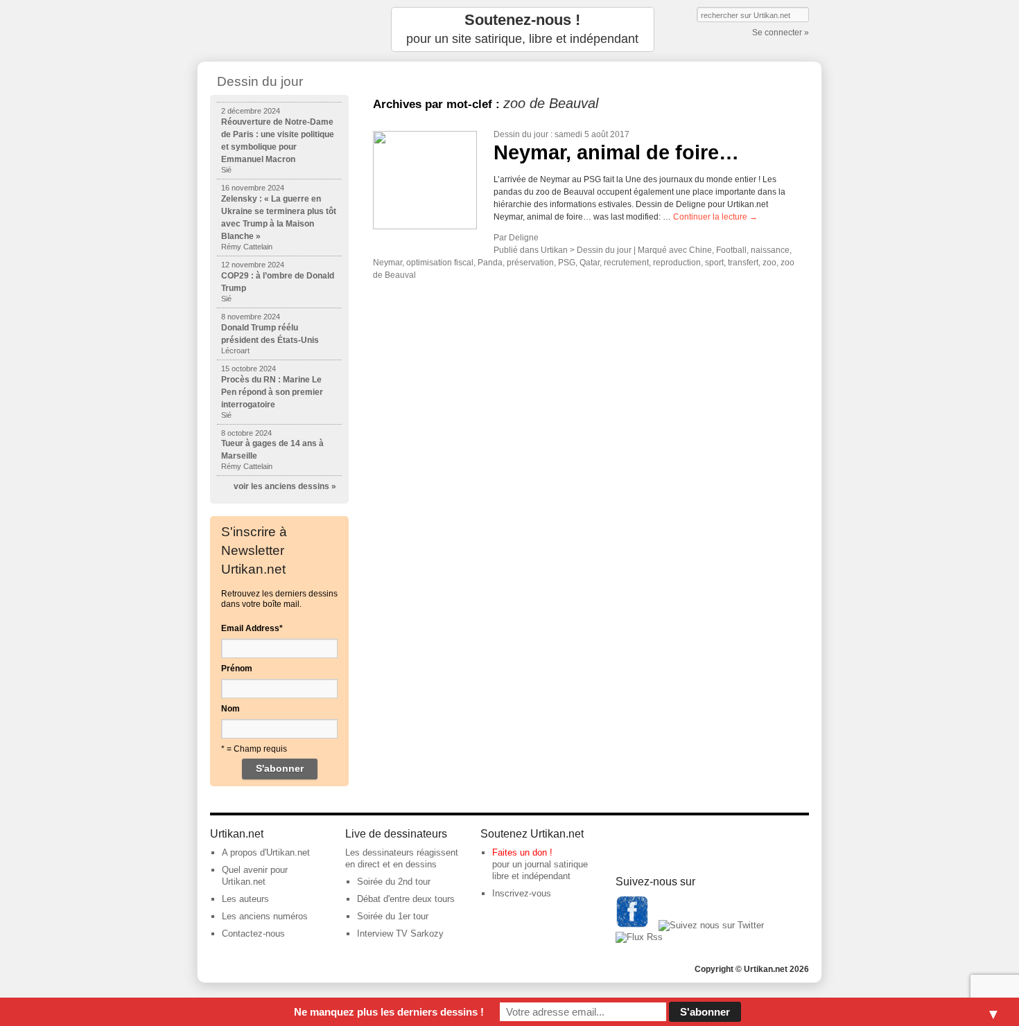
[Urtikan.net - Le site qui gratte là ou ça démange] (279, 29)
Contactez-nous (253, 933)
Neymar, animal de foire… (616, 152)
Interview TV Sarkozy (400, 933)
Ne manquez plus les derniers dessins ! (389, 1012)
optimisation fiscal (439, 262)
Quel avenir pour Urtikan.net (255, 876)
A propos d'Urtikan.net (266, 852)
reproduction (677, 262)
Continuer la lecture (715, 217)
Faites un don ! (522, 852)
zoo (769, 262)
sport (714, 262)
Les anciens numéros (265, 916)
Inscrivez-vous (521, 893)
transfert (743, 262)
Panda (490, 262)
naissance (770, 250)
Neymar (387, 262)
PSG (566, 262)
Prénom (236, 668)
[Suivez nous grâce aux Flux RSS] (639, 937)
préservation (530, 262)
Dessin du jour (521, 134)
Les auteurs (245, 899)
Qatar (590, 262)
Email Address (252, 628)
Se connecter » (780, 32)
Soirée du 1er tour (392, 916)
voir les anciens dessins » (285, 486)
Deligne (524, 237)
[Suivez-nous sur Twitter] (711, 925)
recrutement (626, 262)
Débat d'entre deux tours (406, 899)
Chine (700, 250)
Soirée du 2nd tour (393, 881)
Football (731, 250)
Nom (230, 709)
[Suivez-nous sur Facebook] (632, 925)
